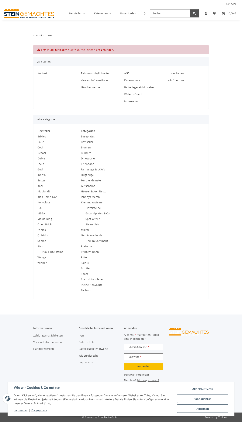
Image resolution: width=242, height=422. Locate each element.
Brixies (41, 136)
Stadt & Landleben (92, 279)
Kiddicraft (43, 191)
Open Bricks (45, 224)
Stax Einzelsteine (52, 252)
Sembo (41, 241)
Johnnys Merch (90, 197)
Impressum (20, 410)
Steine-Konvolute (91, 285)
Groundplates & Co (97, 213)
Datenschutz (39, 410)
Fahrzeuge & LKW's (93, 169)
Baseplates (88, 136)
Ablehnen (202, 408)
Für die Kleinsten (91, 180)
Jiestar (41, 180)
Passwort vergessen (136, 375)
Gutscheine (88, 186)
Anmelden (143, 366)
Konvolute (43, 202)
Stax (40, 246)
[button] (206, 13)
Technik (86, 290)
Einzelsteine (93, 208)
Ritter (84, 257)
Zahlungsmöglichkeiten (95, 73)
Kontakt (231, 3)
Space (84, 274)
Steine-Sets (92, 224)
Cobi (40, 147)
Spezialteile (92, 219)
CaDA (40, 142)
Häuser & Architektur (94, 191)
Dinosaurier (88, 158)
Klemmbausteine (91, 202)
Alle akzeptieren (202, 389)
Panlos (41, 230)
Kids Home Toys (47, 197)
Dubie (41, 158)
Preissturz (87, 246)
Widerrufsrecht (133, 94)
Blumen (86, 147)
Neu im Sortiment (96, 241)
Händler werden (91, 87)
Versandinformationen (95, 80)
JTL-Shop (222, 417)
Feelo (40, 164)
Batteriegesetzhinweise (139, 87)
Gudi (40, 169)
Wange (41, 257)
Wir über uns (176, 80)
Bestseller (87, 142)
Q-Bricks (42, 235)
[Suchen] (194, 13)
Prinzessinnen (90, 252)
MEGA (41, 213)
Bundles (86, 153)
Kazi (40, 186)
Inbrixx (41, 175)
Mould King (44, 219)
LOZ (39, 208)
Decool (41, 153)
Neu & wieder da (91, 235)
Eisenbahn (87, 164)
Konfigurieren (203, 398)
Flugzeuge (87, 175)
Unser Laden (128, 13)
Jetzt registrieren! (148, 380)
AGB (127, 73)
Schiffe (85, 268)
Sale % (85, 263)
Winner (42, 263)
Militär (85, 230)
